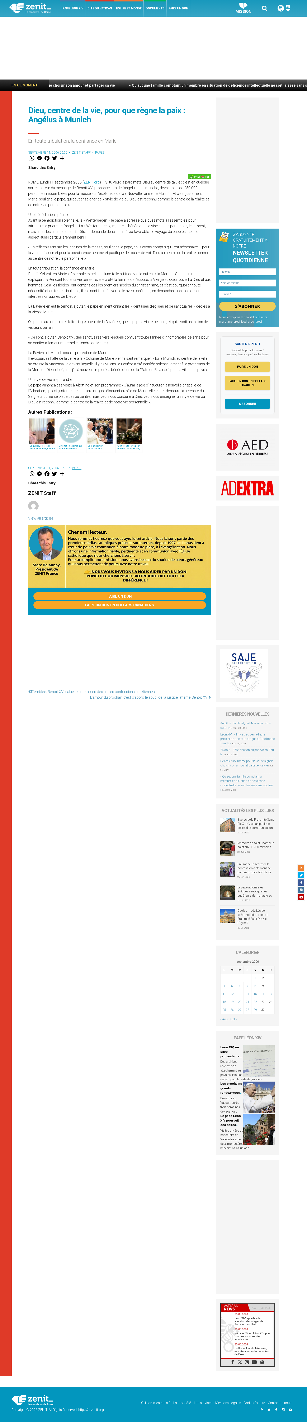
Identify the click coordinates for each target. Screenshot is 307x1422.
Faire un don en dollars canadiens (119, 605)
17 (270, 994)
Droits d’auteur (254, 1403)
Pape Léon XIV (72, 8)
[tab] (234, 1307)
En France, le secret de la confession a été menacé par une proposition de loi (254, 868)
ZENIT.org (92, 182)
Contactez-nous (279, 1403)
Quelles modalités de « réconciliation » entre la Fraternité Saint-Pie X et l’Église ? (253, 917)
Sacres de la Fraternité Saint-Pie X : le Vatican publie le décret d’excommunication (256, 823)
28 (247, 1009)
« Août (224, 1019)
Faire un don (178, 8)
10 (270, 986)
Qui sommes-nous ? (155, 1403)
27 (239, 1009)
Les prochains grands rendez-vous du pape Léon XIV (231, 1093)
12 (232, 994)
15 (255, 994)
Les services (203, 1403)
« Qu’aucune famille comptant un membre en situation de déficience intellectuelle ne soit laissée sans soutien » (165, 85)
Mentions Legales (228, 1403)
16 (263, 994)
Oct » (233, 1019)
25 (224, 1009)
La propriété (182, 1403)
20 (239, 1002)
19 (232, 1002)
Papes (100, 152)
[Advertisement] (153, 48)
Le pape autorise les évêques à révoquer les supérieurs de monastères (254, 891)
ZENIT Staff (81, 152)
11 (224, 994)
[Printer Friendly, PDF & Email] (199, 176)
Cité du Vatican (100, 8)
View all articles (41, 518)
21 (247, 1002)
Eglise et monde (129, 8)
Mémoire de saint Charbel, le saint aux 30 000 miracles (255, 845)
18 (224, 1002)
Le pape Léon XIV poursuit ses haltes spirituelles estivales (230, 1125)
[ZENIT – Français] (34, 8)
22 (255, 1002)
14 (247, 994)
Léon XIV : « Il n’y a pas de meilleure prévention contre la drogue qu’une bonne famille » (247, 739)
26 (232, 1009)
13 (239, 994)
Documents (155, 8)
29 (255, 1009)
